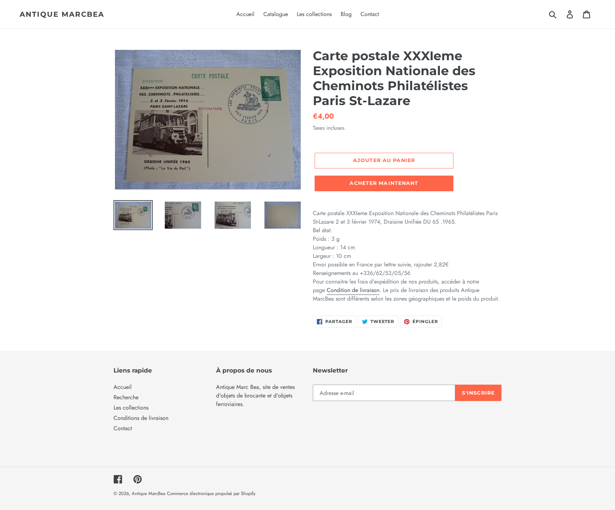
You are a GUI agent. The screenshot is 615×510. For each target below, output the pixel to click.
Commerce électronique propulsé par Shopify (211, 493)
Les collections (131, 408)
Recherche (126, 397)
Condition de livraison (353, 290)
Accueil (123, 387)
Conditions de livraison (141, 418)
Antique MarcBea (62, 14)
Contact (123, 428)
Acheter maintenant (383, 183)
